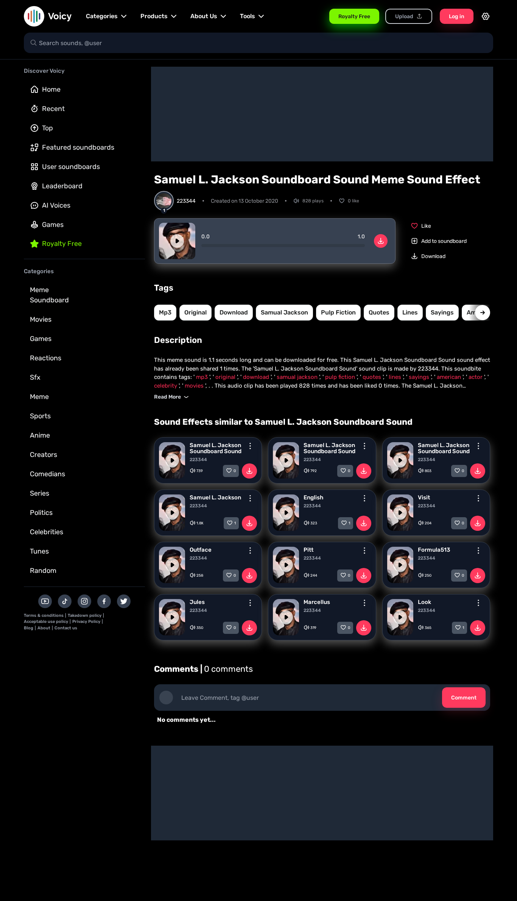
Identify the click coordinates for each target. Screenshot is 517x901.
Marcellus (317, 602)
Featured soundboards (78, 147)
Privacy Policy (86, 621)
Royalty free (62, 243)
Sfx (35, 377)
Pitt (308, 550)
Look (424, 602)
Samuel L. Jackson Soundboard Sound (215, 448)
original (195, 312)
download (234, 312)
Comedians (47, 474)
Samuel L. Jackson (215, 497)
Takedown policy (84, 615)
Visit (424, 497)
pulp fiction (338, 312)
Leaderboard (62, 186)
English (313, 497)
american (449, 377)
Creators (43, 454)
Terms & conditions (44, 615)
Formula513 (434, 550)
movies (195, 385)
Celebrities (46, 532)
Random (43, 570)
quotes (379, 312)
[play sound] (177, 241)
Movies (40, 319)
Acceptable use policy (46, 621)
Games (53, 225)
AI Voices (56, 205)
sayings (442, 312)
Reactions (45, 358)
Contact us (66, 628)
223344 (198, 459)
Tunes (39, 551)
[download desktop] (381, 241)
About (43, 628)
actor (476, 377)
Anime (40, 435)
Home (51, 89)
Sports (40, 416)
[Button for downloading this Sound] (249, 471)
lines (410, 312)
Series (39, 493)
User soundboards (71, 167)
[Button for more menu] (250, 446)
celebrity (166, 385)
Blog (28, 628)
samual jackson (284, 312)
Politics (41, 512)
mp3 (165, 312)
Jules (197, 602)
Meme (39, 397)
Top (47, 128)
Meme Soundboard (49, 295)
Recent (53, 109)
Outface (201, 550)
